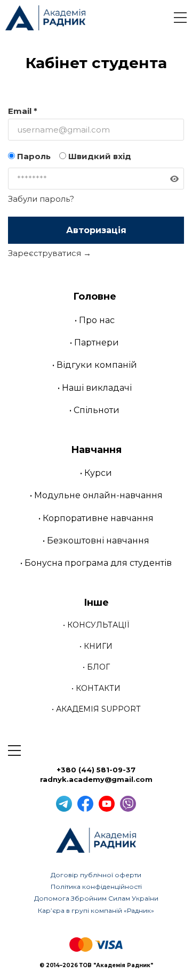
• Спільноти (94, 410)
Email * (22, 111)
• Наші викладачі (95, 388)
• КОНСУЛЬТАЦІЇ (96, 625)
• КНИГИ (96, 646)
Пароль (33, 156)
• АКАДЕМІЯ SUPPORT (96, 709)
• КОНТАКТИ (96, 688)
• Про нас (95, 320)
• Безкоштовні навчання (96, 540)
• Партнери (94, 342)
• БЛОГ (96, 667)
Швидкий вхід (98, 156)
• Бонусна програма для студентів (96, 563)
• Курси (96, 473)
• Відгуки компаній (94, 365)
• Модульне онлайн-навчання (96, 495)
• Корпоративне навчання (96, 518)
